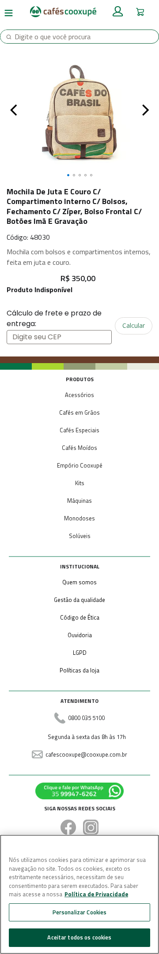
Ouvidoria (80, 635)
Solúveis (80, 535)
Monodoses (79, 518)
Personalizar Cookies (80, 912)
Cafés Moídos (79, 447)
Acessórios (79, 394)
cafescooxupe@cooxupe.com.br (86, 754)
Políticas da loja (79, 670)
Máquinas (79, 500)
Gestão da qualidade (79, 599)
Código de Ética (79, 617)
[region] (79, 894)
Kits (79, 483)
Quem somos (79, 582)
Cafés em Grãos (79, 412)
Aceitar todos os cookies (79, 937)
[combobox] (75, 36)
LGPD (80, 652)
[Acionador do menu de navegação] (9, 13)
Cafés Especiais (79, 430)
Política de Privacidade (96, 894)
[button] (118, 11)
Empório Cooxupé (79, 465)
